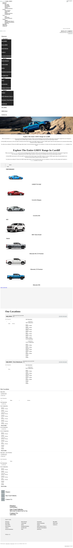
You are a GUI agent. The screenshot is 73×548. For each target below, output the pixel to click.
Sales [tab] (9, 323)
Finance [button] (4, 19)
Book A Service (24, 521)
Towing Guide (23, 523)
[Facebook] (7, 539)
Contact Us (55, 524)
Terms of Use (12, 543)
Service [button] (4, 9)
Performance (9, 164)
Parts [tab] (9, 369)
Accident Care (24, 527)
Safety (22, 524)
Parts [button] (4, 15)
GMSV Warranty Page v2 (41, 526)
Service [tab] (13, 323)
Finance (38, 524)
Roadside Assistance (25, 526)
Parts (22, 529)
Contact (64, 144)
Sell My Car (39, 529)
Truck (8, 166)
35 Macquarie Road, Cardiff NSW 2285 (66, 32)
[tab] (36, 394)
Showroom (7, 521)
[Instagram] (10, 539)
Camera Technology (41, 523)
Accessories (39, 521)
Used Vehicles (8, 526)
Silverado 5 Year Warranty (42, 527)
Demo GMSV (7, 524)
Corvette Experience (9, 529)
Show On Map (63, 316)
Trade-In (6, 527)
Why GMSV (55, 521)
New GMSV (12, 138)
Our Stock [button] (4, 3)
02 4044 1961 (70, 33)
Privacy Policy (8, 543)
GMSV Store (55, 523)
